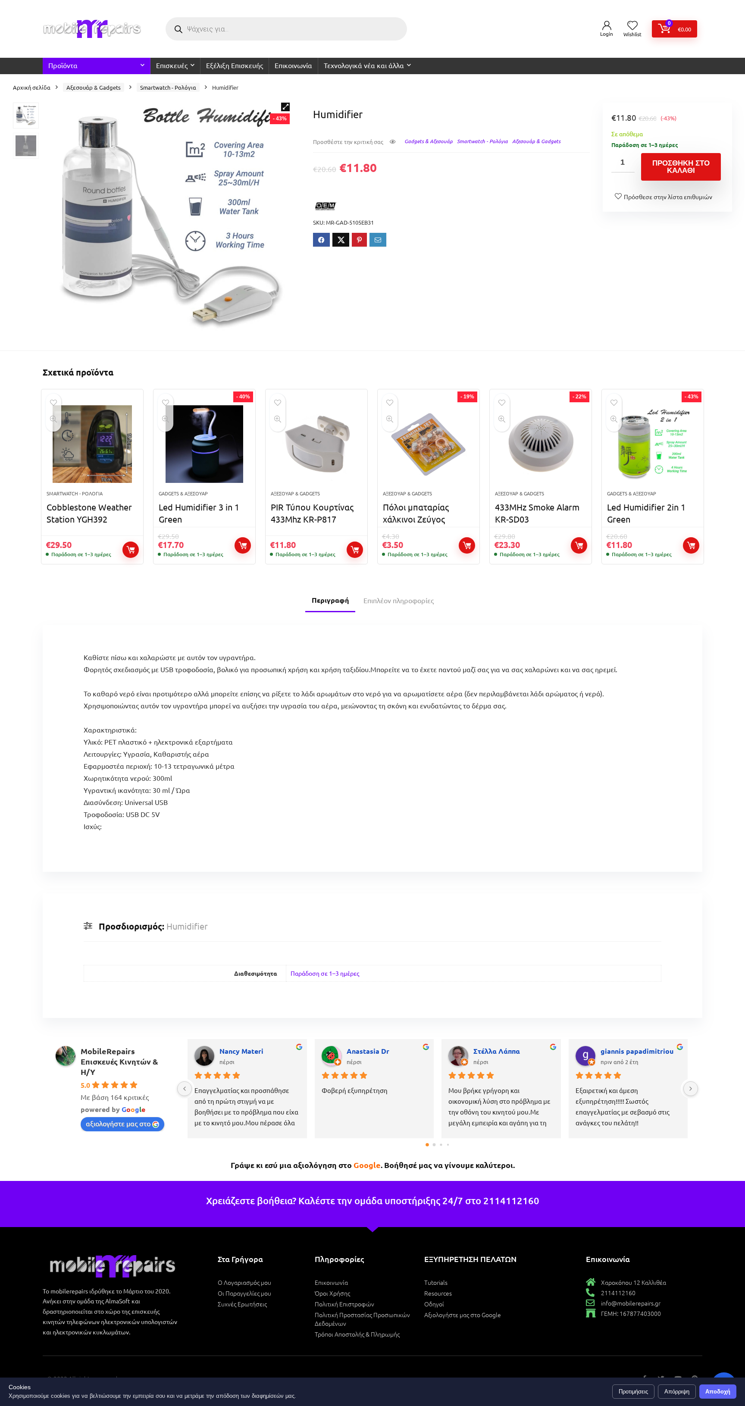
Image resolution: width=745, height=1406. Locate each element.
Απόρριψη (676, 1391)
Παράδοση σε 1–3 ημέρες (325, 973)
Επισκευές (172, 65)
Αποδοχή (717, 1391)
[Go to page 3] (448, 1144)
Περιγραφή (330, 599)
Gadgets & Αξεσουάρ (428, 141)
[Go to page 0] (427, 1144)
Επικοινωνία (293, 65)
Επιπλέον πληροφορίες (398, 600)
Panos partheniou (248, 1050)
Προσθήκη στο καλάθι (681, 167)
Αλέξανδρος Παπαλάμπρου (387, 1050)
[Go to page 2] (441, 1144)
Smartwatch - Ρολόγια (168, 87)
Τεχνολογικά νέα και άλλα (364, 65)
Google (367, 1165)
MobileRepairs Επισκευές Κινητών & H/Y (119, 1061)
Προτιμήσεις (633, 1391)
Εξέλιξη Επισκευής (234, 65)
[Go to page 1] (434, 1144)
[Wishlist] (632, 25)
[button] (285, 107)
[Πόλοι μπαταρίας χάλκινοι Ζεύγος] (428, 444)
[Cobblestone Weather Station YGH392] (92, 444)
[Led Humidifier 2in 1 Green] (652, 444)
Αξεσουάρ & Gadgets (93, 87)
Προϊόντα (63, 65)
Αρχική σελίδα (31, 87)
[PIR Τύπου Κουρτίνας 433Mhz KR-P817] (316, 444)
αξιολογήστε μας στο (118, 1123)
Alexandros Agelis (631, 1050)
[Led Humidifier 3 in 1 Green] (204, 444)
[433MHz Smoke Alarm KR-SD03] (540, 444)
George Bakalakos (503, 1050)
